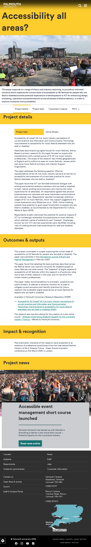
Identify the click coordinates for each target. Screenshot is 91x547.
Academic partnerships (13, 469)
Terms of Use (75, 542)
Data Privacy (83, 539)
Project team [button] (38, 109)
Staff (49, 459)
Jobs (49, 464)
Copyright (76, 539)
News (49, 454)
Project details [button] (21, 109)
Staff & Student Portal (13, 491)
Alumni (6, 486)
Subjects (7, 459)
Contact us (8, 477)
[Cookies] (2, 541)
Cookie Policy (69, 539)
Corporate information (57, 469)
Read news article (30, 443)
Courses (7, 454)
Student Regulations (65, 542)
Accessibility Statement (59, 539)
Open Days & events (12, 481)
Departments (9, 464)
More (74, 109)
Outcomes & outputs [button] (58, 109)
